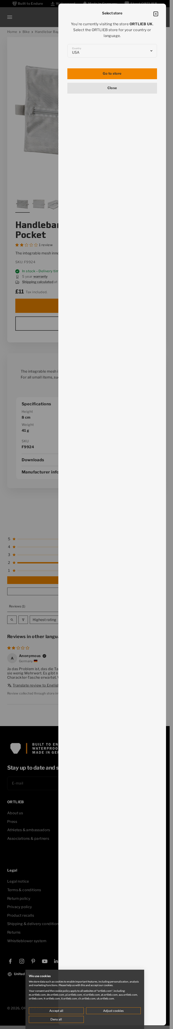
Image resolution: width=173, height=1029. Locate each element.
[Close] (156, 14)
